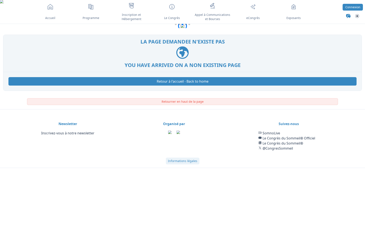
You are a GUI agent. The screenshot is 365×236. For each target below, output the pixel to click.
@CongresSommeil (277, 148)
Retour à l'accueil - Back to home (182, 81)
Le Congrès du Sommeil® (282, 143)
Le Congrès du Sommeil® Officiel (288, 138)
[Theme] (348, 16)
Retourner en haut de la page (183, 102)
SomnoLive (271, 133)
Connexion (352, 7)
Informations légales (182, 161)
